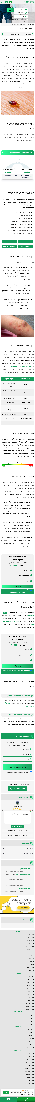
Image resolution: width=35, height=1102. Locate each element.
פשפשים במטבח (25, 246)
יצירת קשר (31, 958)
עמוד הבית (31, 934)
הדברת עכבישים (30, 1009)
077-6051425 (14, 566)
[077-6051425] (10, 2)
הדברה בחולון (30, 1080)
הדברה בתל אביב (29, 1071)
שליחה (11, 10)
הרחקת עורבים (30, 1018)
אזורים (32, 1086)
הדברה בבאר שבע (29, 1083)
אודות (32, 955)
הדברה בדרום (30, 1059)
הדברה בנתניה (30, 1077)
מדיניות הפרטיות (30, 964)
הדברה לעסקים (30, 949)
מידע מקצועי (31, 943)
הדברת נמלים (30, 985)
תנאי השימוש (16, 19)
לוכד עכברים (31, 1029)
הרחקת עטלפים (30, 1021)
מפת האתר (31, 970)
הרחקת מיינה (31, 1024)
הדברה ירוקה (31, 952)
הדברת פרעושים (30, 1006)
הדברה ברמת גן (30, 1074)
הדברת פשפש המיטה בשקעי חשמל (23, 856)
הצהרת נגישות (30, 967)
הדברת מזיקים (30, 979)
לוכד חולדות (31, 1032)
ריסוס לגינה (31, 1044)
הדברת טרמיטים (30, 988)
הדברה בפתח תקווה (29, 1068)
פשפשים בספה (9, 242)
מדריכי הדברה (30, 940)
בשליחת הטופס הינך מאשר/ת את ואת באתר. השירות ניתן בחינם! (16, 591)
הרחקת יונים (31, 1015)
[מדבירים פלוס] (29, 2)
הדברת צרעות (30, 1000)
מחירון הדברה (30, 937)
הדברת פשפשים (30, 982)
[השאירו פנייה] (6, 2)
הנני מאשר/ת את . (18, 20)
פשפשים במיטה (25, 242)
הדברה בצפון (31, 1056)
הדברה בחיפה (30, 1065)
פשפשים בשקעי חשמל (9, 246)
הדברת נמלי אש (30, 1003)
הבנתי (5, 1092)
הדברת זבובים (30, 991)
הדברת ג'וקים (31, 997)
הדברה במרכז (30, 1053)
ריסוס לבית (31, 1041)
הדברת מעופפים (30, 1047)
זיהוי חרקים (31, 976)
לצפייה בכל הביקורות (17, 826)
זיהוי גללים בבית (30, 946)
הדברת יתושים (30, 994)
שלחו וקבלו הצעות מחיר (17, 767)
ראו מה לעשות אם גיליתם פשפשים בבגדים (19, 366)
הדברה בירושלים (30, 1062)
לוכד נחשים (31, 1035)
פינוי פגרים (31, 1038)
